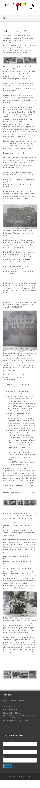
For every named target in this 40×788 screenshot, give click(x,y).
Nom (4, 757)
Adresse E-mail (8, 741)
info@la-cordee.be (14, 709)
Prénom (5, 749)
